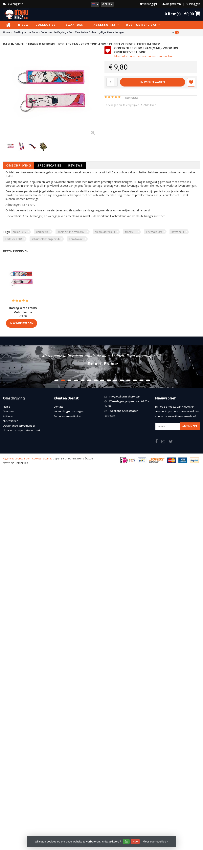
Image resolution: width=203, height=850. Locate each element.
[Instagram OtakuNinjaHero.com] (165, 442)
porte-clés (13, 239)
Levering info (14, 4)
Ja (126, 841)
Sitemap (47, 458)
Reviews (75, 165)
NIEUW (23, 24)
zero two (76, 239)
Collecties (45, 24)
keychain (154, 232)
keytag (177, 232)
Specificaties (49, 165)
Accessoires (105, 24)
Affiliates (8, 416)
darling (42, 232)
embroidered (105, 232)
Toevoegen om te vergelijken (121, 105)
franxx (130, 232)
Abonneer (189, 426)
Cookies (36, 458)
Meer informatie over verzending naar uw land (143, 56)
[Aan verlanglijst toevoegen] (191, 82)
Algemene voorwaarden (16, 458)
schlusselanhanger (45, 239)
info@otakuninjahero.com (124, 396)
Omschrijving (18, 165)
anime (19, 232)
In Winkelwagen (152, 82)
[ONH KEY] (189, 52)
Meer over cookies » (155, 841)
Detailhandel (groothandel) (19, 425)
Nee (135, 841)
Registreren (173, 4)
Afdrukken (150, 105)
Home (6, 406)
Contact (58, 406)
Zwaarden (75, 24)
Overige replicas (141, 24)
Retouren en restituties (67, 416)
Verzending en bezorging (69, 411)
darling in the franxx (71, 232)
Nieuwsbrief (10, 421)
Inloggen (194, 4)
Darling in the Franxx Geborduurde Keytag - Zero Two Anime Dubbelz (23, 310)
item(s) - (179, 13)
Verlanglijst (150, 4)
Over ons (8, 411)
